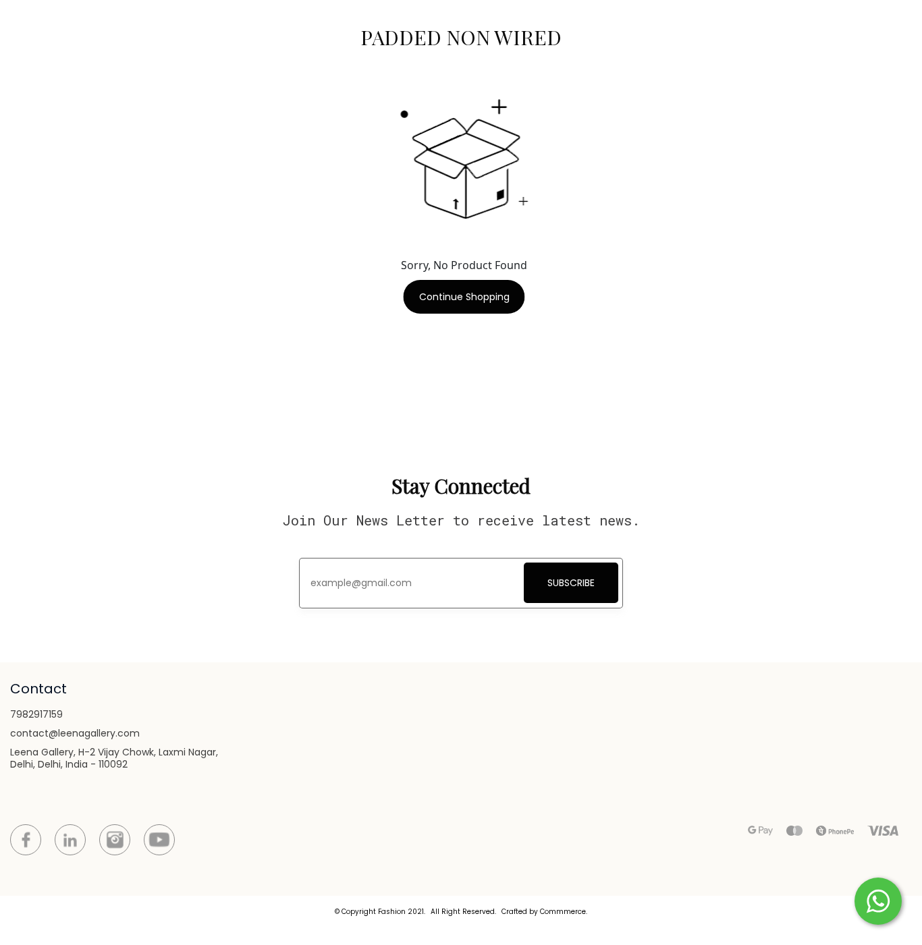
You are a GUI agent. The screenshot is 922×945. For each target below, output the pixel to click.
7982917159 (36, 714)
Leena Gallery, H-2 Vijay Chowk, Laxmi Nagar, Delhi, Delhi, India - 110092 (114, 758)
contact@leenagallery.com (75, 733)
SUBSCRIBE (571, 583)
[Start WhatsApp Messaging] (878, 899)
